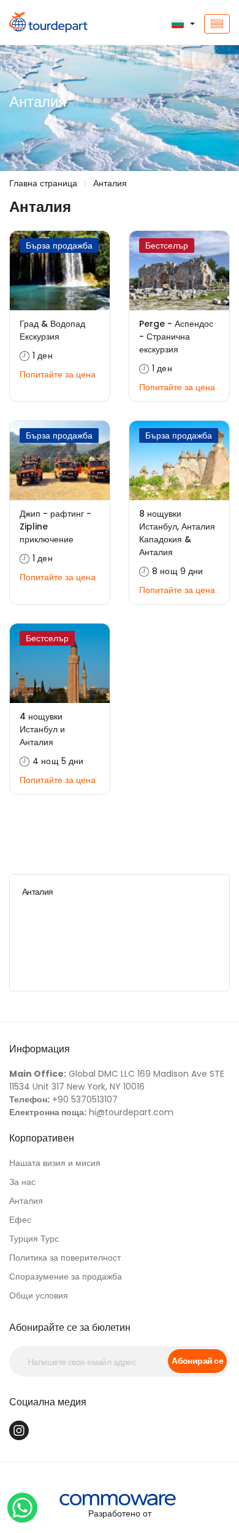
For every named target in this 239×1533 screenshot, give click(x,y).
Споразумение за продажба (65, 1276)
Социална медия (47, 1402)
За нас (22, 1182)
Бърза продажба (59, 245)
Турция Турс (34, 1239)
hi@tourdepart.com (91, 1112)
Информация (39, 1049)
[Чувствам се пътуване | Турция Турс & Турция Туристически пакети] (39, 23)
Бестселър (166, 245)
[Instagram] (19, 1430)
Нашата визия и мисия (55, 1163)
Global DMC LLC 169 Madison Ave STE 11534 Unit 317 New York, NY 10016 (116, 1080)
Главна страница (43, 183)
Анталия (110, 183)
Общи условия (38, 1295)
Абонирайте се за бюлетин (70, 1327)
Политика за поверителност (65, 1257)
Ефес (20, 1220)
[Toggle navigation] (217, 24)
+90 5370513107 (63, 1099)
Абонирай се (197, 1361)
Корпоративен (41, 1138)
